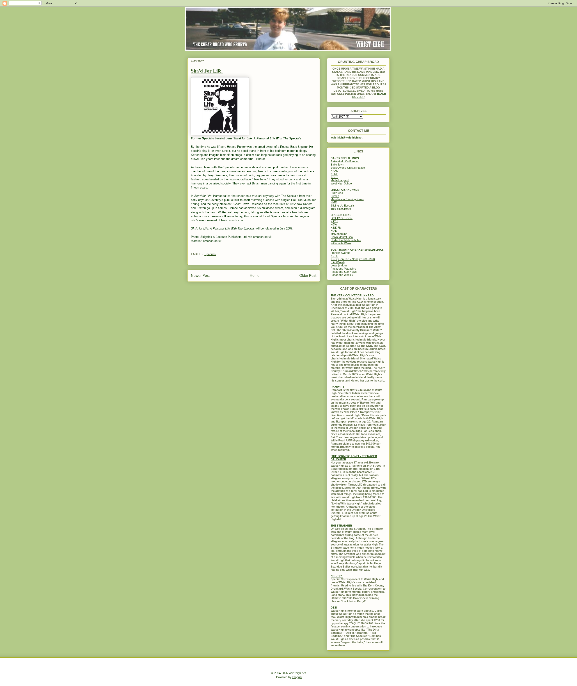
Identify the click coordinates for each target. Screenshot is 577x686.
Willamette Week (341, 243)
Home (254, 275)
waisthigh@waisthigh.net (346, 137)
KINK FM (336, 227)
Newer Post (200, 275)
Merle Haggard (340, 180)
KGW (334, 224)
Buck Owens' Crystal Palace (348, 167)
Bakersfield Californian (345, 161)
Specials (210, 254)
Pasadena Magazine (343, 268)
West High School (342, 183)
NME (334, 202)
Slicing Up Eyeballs (343, 205)
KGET (334, 177)
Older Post (307, 275)
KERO (334, 174)
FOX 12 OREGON (342, 218)
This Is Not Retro (341, 208)
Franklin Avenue (340, 252)
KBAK (334, 171)
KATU (334, 221)
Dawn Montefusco (342, 237)
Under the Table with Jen (346, 240)
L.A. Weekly (338, 262)
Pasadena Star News (344, 271)
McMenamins (339, 234)
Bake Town (337, 164)
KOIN (334, 230)
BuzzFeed (337, 193)
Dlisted (335, 196)
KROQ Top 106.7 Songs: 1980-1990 (353, 259)
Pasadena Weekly (342, 275)
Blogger (297, 677)
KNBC (334, 256)
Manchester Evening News (347, 199)
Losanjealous (339, 265)
